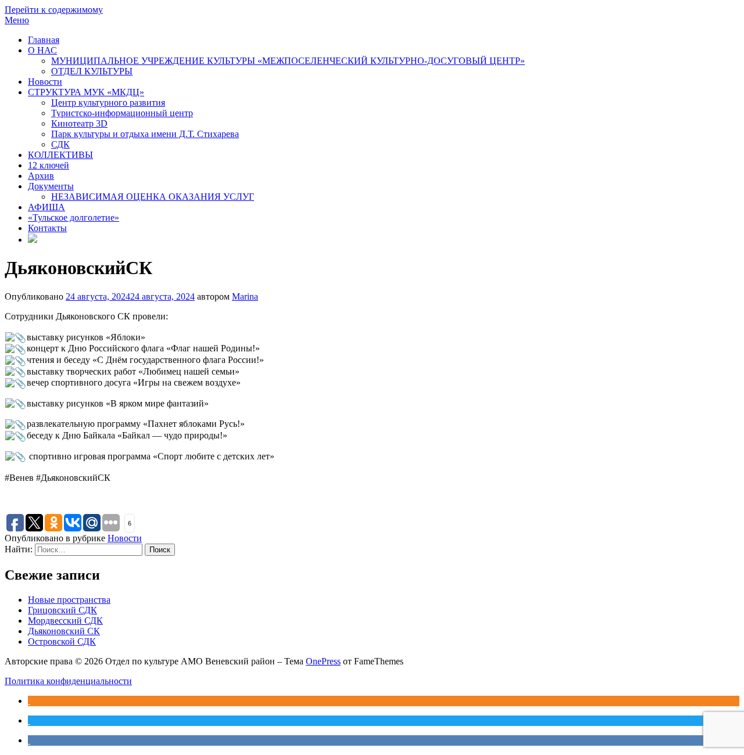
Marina (245, 296)
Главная (43, 40)
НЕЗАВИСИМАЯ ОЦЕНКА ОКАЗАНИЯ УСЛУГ (152, 197)
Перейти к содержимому (54, 10)
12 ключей (48, 165)
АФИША (46, 207)
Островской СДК (62, 641)
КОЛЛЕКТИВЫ (60, 155)
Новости (45, 82)
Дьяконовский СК (64, 631)
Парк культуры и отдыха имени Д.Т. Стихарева (145, 134)
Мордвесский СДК (65, 620)
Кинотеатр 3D (79, 123)
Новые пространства (69, 600)
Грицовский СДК (62, 610)
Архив (41, 176)
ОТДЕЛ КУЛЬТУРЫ (92, 71)
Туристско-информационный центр (122, 113)
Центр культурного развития (108, 102)
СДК (60, 144)
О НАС (42, 50)
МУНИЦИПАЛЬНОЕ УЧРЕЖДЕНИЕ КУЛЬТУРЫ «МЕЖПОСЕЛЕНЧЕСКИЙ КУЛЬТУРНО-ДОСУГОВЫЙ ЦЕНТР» (288, 61)
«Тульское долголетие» (73, 217)
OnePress (323, 661)
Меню (17, 20)
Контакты (47, 228)
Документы (51, 186)
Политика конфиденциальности (68, 681)
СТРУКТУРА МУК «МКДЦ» (86, 92)
